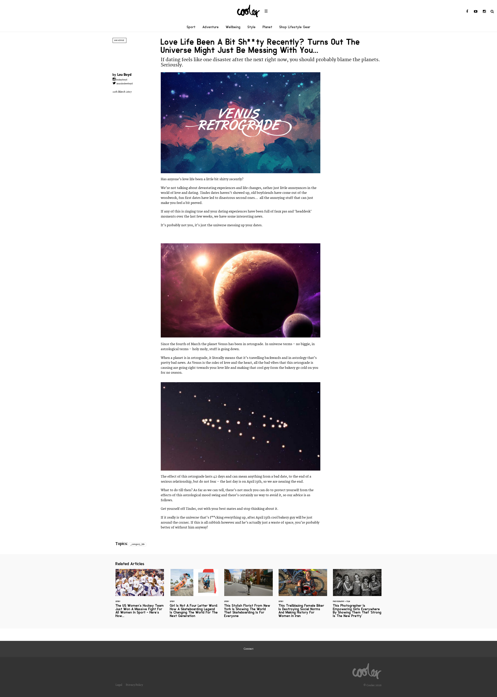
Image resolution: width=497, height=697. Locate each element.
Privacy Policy (134, 685)
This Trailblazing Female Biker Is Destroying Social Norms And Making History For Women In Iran (303, 595)
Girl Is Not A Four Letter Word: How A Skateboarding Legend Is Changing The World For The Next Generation (194, 595)
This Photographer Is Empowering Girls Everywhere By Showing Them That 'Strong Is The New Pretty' (357, 595)
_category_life (137, 544)
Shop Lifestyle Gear (294, 27)
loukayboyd (121, 80)
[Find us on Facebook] (467, 11)
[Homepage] (366, 670)
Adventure (210, 27)
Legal (119, 685)
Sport (191, 27)
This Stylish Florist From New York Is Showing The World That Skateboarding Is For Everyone (248, 595)
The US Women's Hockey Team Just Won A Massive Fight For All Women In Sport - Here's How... (140, 595)
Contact (248, 648)
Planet (267, 27)
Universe (119, 40)
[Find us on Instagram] (484, 11)
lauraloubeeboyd (124, 84)
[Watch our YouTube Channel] (475, 11)
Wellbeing (233, 27)
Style (252, 27)
